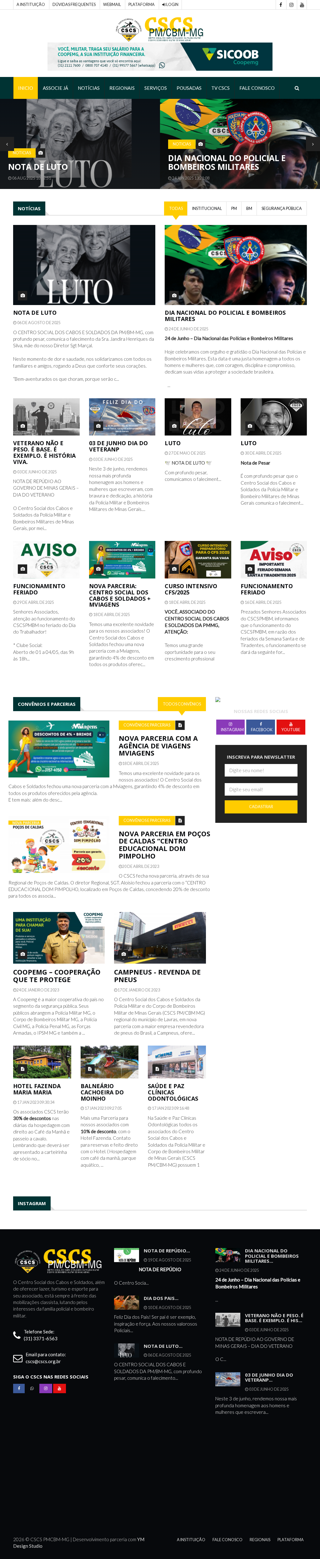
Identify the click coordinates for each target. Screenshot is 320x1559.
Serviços (155, 88)
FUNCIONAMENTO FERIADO (39, 589)
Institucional (207, 208)
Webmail (112, 4)
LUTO (173, 443)
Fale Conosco (257, 88)
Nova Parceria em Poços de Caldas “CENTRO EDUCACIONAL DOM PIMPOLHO (164, 844)
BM (249, 208)
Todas (176, 208)
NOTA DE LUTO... (163, 1346)
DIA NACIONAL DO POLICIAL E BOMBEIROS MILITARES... (272, 1255)
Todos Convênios (182, 704)
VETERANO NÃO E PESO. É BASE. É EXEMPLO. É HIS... (274, 1318)
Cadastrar (261, 806)
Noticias (22, 152)
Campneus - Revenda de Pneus (157, 975)
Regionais (122, 88)
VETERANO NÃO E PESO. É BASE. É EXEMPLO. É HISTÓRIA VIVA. (44, 452)
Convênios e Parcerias (146, 725)
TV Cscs (220, 88)
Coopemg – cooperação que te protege (57, 975)
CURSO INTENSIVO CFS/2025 (191, 589)
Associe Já (55, 88)
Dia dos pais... (161, 1298)
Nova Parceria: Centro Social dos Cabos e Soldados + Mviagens (120, 595)
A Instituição (31, 4)
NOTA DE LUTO (38, 166)
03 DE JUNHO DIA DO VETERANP (118, 446)
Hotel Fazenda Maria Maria (37, 1089)
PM (234, 208)
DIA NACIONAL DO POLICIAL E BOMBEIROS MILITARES (227, 162)
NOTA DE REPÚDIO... (167, 1250)
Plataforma (141, 4)
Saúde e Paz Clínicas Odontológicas (173, 1092)
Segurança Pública (282, 208)
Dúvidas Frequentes (74, 4)
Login (172, 4)
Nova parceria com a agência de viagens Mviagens (158, 746)
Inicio (25, 88)
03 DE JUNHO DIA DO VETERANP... (269, 1377)
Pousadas (189, 88)
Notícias (89, 88)
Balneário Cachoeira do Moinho (102, 1092)
